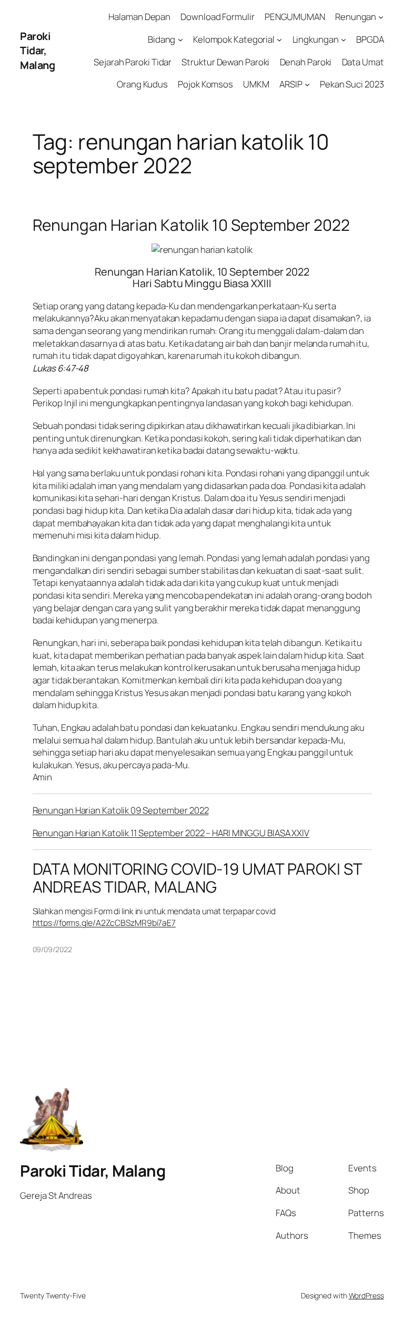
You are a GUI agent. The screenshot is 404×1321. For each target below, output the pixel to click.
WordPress (366, 1295)
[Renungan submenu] (380, 16)
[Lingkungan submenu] (343, 39)
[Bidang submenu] (180, 39)
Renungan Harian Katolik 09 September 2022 (121, 810)
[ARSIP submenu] (307, 84)
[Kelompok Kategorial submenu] (279, 39)
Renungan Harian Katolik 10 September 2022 (191, 224)
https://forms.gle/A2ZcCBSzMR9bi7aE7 (104, 922)
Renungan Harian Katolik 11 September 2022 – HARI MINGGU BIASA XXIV (171, 833)
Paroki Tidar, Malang (37, 50)
